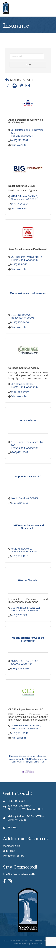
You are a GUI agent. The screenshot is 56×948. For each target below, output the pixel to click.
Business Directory (18, 756)
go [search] (29, 64)
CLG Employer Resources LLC (25, 709)
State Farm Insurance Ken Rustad (27, 249)
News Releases (37, 756)
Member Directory (13, 855)
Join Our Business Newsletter (20, 874)
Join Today (9, 850)
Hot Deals (31, 759)
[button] (7, 80)
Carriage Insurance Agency (23, 368)
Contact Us (39, 762)
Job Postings (25, 762)
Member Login (11, 846)
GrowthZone (36, 943)
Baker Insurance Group (21, 186)
